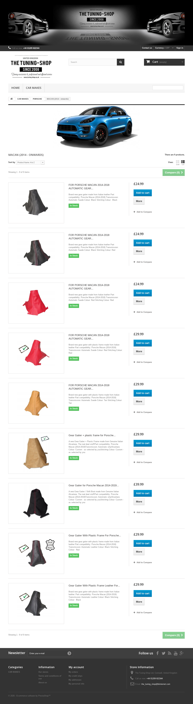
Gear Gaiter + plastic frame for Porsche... (92, 435)
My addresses (75, 680)
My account (76, 667)
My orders (73, 672)
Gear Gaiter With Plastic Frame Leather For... (94, 585)
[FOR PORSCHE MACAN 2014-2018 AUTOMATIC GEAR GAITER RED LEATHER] (36, 303)
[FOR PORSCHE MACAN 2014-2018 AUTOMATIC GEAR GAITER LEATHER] (36, 203)
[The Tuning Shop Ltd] (36, 66)
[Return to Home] (11, 99)
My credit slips (75, 676)
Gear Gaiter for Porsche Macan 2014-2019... (94, 485)
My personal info (76, 684)
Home (15, 88)
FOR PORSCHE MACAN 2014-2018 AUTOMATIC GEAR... (89, 187)
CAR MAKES (33, 88)
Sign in (179, 48)
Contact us (147, 48)
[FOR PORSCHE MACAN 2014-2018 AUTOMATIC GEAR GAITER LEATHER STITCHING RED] (36, 253)
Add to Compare (144, 212)
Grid (177, 164)
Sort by (11, 162)
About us (42, 682)
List (183, 164)
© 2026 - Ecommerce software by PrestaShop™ (29, 696)
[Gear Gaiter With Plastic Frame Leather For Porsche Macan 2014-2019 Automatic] (36, 603)
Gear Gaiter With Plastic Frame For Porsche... (95, 535)
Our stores (43, 672)
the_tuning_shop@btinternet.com (155, 684)
